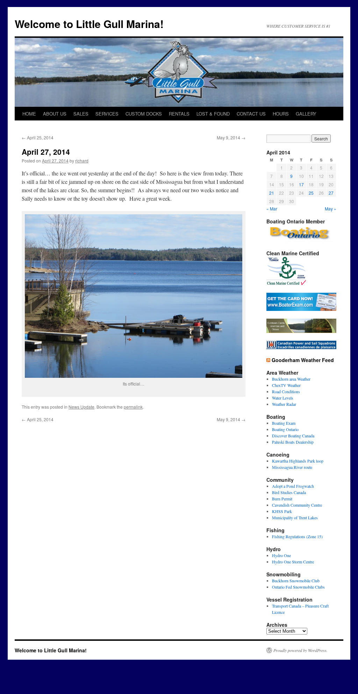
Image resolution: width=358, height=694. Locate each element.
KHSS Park (282, 511)
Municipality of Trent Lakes (295, 517)
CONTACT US (251, 113)
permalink (133, 407)
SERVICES (107, 113)
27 (331, 193)
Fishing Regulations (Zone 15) (297, 536)
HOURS (281, 113)
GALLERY (306, 113)
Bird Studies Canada (289, 492)
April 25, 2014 (37, 137)
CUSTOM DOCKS (144, 113)
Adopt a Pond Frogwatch (293, 486)
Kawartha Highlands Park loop (297, 461)
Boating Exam (283, 423)
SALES (80, 113)
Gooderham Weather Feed (303, 359)
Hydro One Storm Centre (293, 561)
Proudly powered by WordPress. (300, 650)
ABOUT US (54, 113)
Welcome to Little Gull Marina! (89, 23)
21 (271, 193)
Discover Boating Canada (293, 435)
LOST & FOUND (213, 113)
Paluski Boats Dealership (293, 442)
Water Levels (282, 398)
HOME (29, 113)
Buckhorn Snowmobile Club (296, 580)
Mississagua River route (292, 467)
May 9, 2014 (231, 137)
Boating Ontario (285, 429)
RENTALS (179, 113)
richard (81, 161)
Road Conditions (286, 391)
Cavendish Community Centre (297, 505)
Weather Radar (284, 404)
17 (301, 184)
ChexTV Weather (286, 385)
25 (311, 193)
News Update (81, 407)
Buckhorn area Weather (291, 379)
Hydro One (281, 555)
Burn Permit (282, 498)
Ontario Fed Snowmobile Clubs (298, 587)
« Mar (271, 208)
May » (330, 208)
